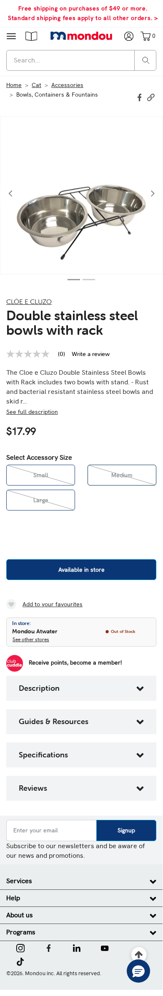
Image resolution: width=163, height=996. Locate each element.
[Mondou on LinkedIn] (76, 947)
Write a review (91, 354)
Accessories (67, 85)
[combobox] (81, 60)
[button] (31, 35)
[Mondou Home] (81, 36)
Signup (126, 830)
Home (14, 85)
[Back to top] (139, 955)
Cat (36, 85)
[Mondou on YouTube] (104, 947)
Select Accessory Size (39, 457)
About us (19, 915)
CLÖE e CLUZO (29, 301)
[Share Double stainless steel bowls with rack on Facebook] (140, 96)
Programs (20, 932)
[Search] (146, 60)
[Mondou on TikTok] (20, 961)
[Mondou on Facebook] (49, 947)
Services (19, 880)
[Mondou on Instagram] (20, 947)
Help (13, 898)
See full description (32, 412)
